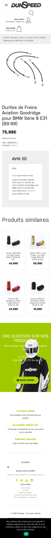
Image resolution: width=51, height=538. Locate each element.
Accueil (6, 38)
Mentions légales (25, 493)
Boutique (14, 38)
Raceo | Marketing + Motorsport (25, 497)
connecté (31, 191)
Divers (22, 38)
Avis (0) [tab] (19, 158)
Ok (26, 534)
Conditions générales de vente (25, 495)
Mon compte (25, 488)
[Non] (47, 528)
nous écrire (26, 380)
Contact (25, 490)
